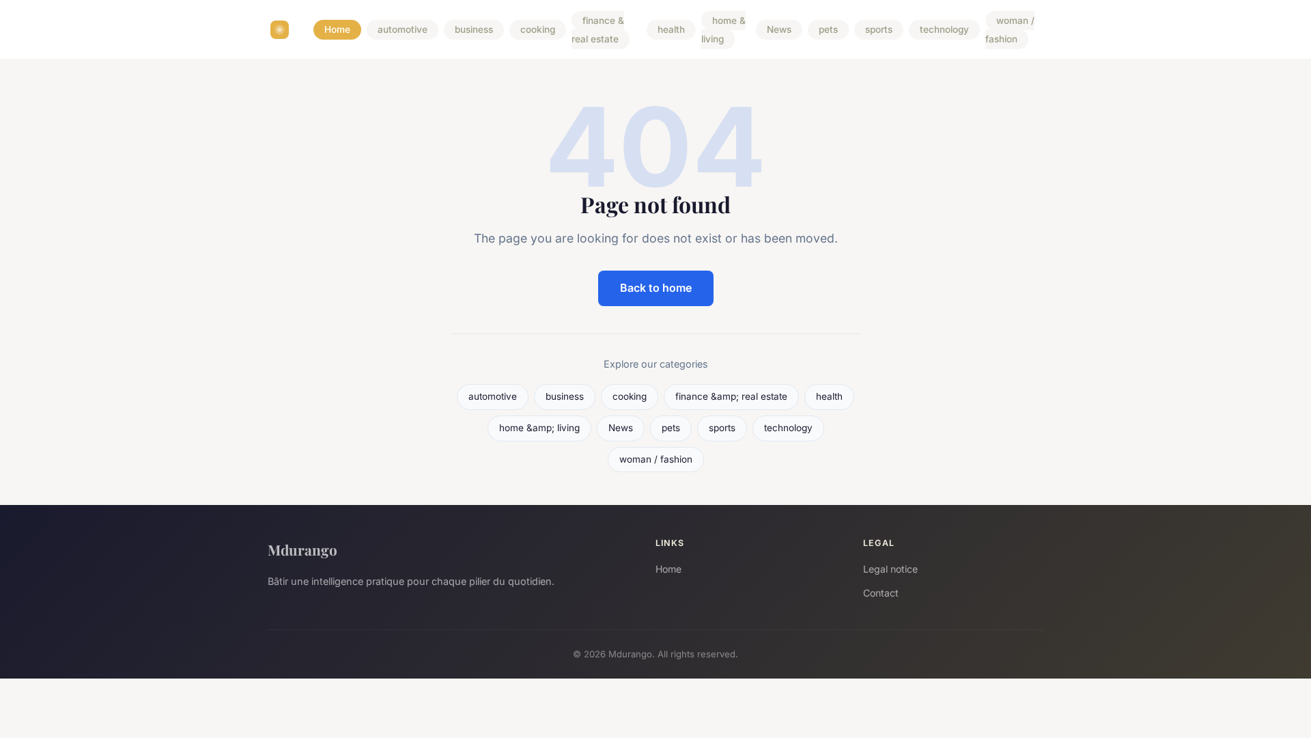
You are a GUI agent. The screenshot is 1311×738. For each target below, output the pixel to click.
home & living (723, 29)
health (671, 30)
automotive (402, 30)
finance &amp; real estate (731, 396)
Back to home (656, 288)
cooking (537, 30)
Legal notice (890, 569)
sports (878, 30)
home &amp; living (539, 427)
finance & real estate (598, 29)
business (474, 30)
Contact (881, 593)
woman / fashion (1009, 29)
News (779, 30)
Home (337, 30)
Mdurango (302, 549)
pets (828, 30)
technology (944, 30)
